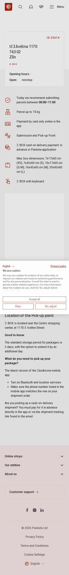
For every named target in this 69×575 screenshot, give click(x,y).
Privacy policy (58, 266)
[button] (9, 266)
